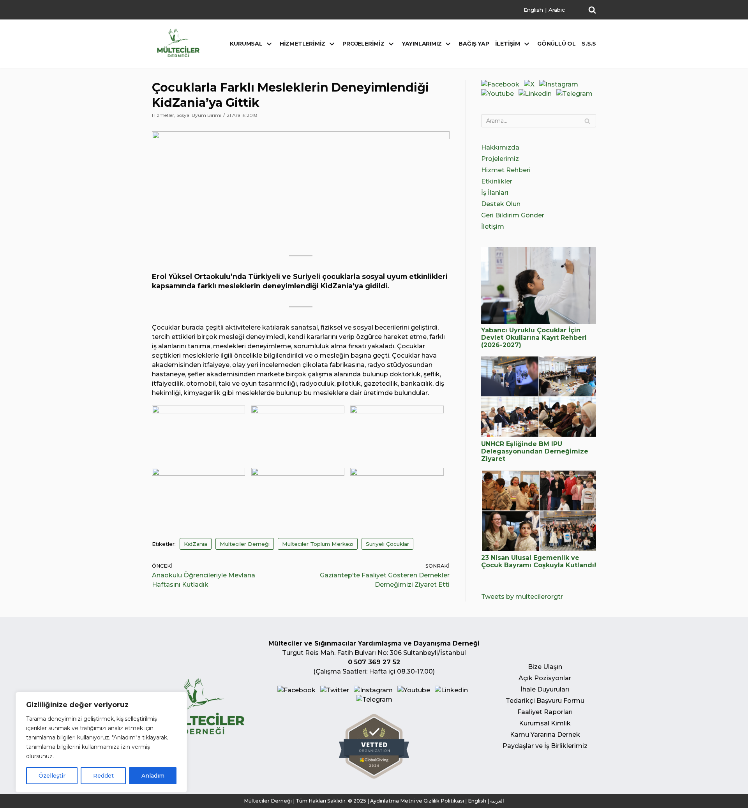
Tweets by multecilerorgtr (522, 596)
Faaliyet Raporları (545, 712)
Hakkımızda (500, 147)
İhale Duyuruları (544, 689)
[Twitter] (529, 84)
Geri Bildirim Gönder (512, 215)
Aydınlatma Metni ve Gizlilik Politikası (417, 801)
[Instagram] (558, 84)
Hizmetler (163, 115)
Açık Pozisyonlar (545, 678)
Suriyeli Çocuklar (387, 544)
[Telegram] (574, 93)
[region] (101, 742)
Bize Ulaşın (545, 666)
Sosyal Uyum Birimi (198, 115)
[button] (592, 10)
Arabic (557, 10)
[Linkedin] (535, 93)
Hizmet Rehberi (506, 170)
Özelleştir (52, 775)
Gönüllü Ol (556, 43)
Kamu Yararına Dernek (545, 734)
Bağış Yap (474, 43)
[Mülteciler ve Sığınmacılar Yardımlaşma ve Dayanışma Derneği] (178, 43)
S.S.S (589, 43)
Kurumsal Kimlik (545, 723)
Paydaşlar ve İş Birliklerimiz (545, 746)
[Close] (178, 698)
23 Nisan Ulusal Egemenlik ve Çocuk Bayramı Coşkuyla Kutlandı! (538, 561)
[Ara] (587, 120)
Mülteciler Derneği (245, 544)
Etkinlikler (496, 181)
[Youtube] (497, 93)
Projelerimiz (500, 158)
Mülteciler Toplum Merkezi (317, 544)
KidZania (195, 544)
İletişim (492, 226)
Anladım (152, 775)
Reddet (103, 775)
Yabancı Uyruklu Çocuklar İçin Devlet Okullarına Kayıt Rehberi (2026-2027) (534, 337)
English (533, 10)
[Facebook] (500, 84)
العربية (497, 801)
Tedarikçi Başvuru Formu (545, 700)
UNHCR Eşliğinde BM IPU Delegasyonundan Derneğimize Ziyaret (534, 451)
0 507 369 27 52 (374, 662)
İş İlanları (494, 192)
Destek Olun (500, 204)
